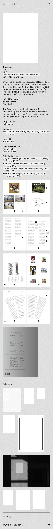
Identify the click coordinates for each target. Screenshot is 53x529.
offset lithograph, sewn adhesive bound (21, 74)
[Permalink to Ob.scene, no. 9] (29, 396)
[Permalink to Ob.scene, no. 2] (39, 499)
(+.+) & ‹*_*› (12, 4)
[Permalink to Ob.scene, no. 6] (31, 433)
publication (8, 124)
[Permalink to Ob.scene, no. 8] (41, 393)
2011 (5, 72)
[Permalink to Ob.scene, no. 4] (8, 498)
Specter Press (9, 151)
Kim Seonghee (10, 149)
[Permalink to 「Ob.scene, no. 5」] (26, 471)
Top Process (8, 141)
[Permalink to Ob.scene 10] (12, 400)
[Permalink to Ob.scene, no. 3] (23, 500)
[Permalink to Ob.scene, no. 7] (9, 424)
